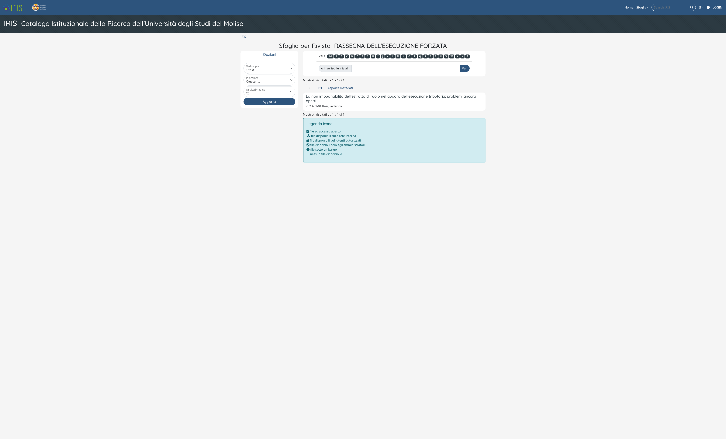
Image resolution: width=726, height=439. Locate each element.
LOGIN (717, 7)
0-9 (330, 56)
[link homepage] (13, 7)
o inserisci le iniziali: (335, 68)
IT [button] (700, 7)
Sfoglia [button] (641, 7)
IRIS (243, 37)
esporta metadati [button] (340, 88)
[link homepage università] (43, 7)
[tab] (310, 88)
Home (629, 7)
